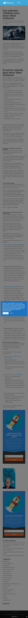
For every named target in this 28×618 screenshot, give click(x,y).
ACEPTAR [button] (6, 313)
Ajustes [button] (11, 313)
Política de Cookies (6, 310)
